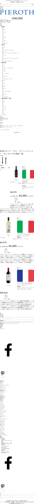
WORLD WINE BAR (4, 118)
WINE (1, 25)
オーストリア (2, 412)
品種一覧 (2, 398)
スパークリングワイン (4, 385)
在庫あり (16, 179)
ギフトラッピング (3, 435)
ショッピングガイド (5, 445)
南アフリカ (2, 424)
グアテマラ (2, 429)
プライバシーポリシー (5, 451)
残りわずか (8, 285)
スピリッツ (2, 393)
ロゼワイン (2, 386)
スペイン (2, 414)
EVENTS (2, 117)
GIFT (1, 116)
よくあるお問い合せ (5, 448)
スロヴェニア (2, 416)
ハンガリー (2, 420)
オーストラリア (3, 410)
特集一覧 (2, 437)
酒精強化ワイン (3, 390)
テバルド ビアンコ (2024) (22, 234)
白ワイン (2, 383)
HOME (1, 120)
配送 (2, 441)
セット (1, 394)
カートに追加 (17, 202)
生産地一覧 (2, 395)
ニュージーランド (3, 418)
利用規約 (3, 444)
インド (1, 409)
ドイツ (1, 402)
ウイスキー (2, 391)
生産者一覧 (2, 397)
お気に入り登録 (16, 199)
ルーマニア (2, 422)
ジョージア (2, 428)
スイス (1, 413)
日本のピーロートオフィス (6, 440)
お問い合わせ (4, 447)
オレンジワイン (3, 387)
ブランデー (2, 389)
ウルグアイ (2, 408)
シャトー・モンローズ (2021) (23, 283)
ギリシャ (2, 431)
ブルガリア (2, 425)
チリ (1, 417)
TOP (1, 23)
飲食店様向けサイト (5, 452)
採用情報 (3, 449)
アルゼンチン (2, 406)
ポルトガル (2, 421)
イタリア (2, 404)
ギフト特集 (2, 433)
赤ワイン (2, 382)
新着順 (2, 167)
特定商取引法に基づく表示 (6, 443)
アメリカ (2, 405)
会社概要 (3, 439)
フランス (2, 401)
